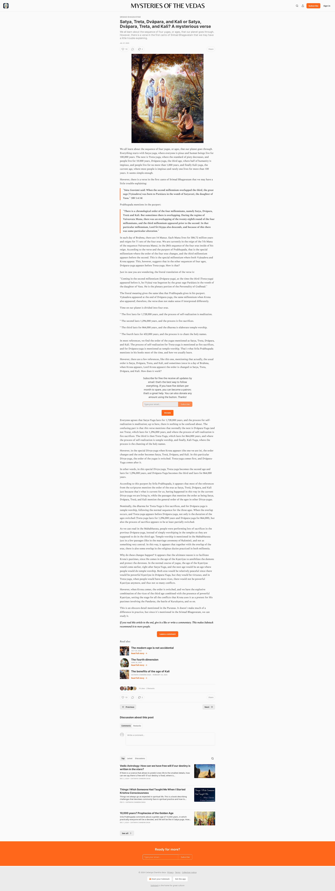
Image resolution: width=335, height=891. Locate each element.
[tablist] (131, 725)
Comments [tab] (126, 726)
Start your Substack (161, 879)
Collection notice (189, 872)
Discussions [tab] (140, 758)
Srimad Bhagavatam (130, 17)
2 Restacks (150, 688)
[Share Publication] (302, 5)
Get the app (180, 879)
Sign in (326, 5)
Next (207, 707)
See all (125, 833)
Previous (130, 707)
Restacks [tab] (137, 726)
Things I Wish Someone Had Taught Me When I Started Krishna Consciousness (152, 791)
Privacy (170, 872)
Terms (177, 872)
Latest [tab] (129, 758)
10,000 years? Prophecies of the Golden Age (146, 813)
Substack (154, 885)
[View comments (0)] (132, 49)
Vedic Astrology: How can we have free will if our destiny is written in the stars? (155, 767)
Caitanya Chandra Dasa (141, 675)
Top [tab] (122, 758)
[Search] (297, 5)
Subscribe (313, 5)
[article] (167, 774)
